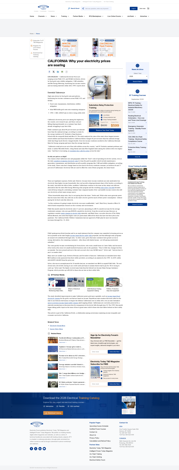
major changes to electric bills (71, 213)
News (53, 16)
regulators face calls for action (80, 151)
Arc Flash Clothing (109, 1)
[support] (62, 71)
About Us (93, 435)
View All (137, 157)
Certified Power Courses (98, 429)
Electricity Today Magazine (73, 1)
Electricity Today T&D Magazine (100, 448)
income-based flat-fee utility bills (81, 235)
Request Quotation (137, 204)
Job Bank (130, 16)
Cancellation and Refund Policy (100, 441)
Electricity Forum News (57, 326)
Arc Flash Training (96, 454)
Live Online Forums (114, 16)
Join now (142, 8)
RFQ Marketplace (95, 16)
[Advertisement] (85, 174)
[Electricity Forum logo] (43, 7)
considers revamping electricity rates (66, 161)
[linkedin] (57, 71)
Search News (137, 81)
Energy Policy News (56, 329)
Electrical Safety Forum (97, 460)
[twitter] (53, 71)
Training (64, 16)
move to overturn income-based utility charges (63, 303)
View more (62, 342)
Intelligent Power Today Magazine (92, 1)
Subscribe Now (115, 351)
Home (32, 16)
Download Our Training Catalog (37, 54)
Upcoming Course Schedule (99, 426)
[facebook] (49, 71)
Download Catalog (54, 413)
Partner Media (78, 16)
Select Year (137, 73)
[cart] (148, 8)
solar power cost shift (107, 188)
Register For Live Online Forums (37, 47)
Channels (41, 16)
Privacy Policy (94, 438)
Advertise (143, 16)
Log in (134, 8)
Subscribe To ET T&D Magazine (38, 41)
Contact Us (93, 432)
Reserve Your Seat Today (105, 130)
